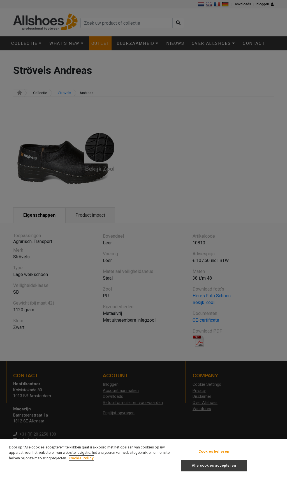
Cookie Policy (81, 458)
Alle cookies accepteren (214, 465)
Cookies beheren (213, 451)
